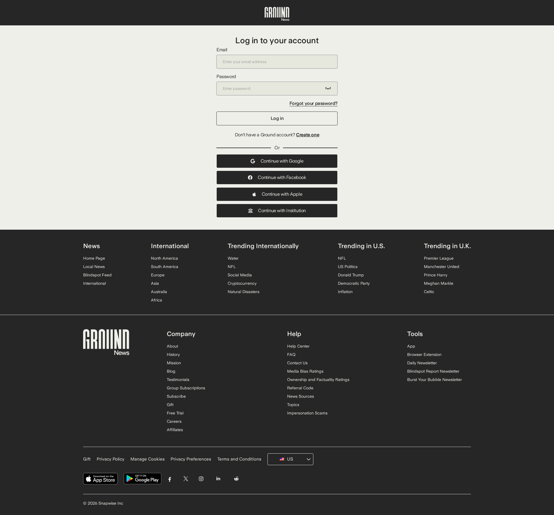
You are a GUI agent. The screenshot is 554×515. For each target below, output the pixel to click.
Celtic (429, 291)
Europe (157, 275)
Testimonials (178, 379)
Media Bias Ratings (305, 371)
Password (226, 76)
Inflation (345, 291)
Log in (277, 118)
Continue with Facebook (282, 177)
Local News (94, 266)
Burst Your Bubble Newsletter (434, 379)
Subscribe (176, 396)
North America (164, 258)
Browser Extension (424, 354)
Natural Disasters (243, 291)
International (94, 283)
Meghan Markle (438, 283)
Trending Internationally (263, 246)
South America (164, 266)
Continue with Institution (282, 210)
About (172, 346)
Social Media (240, 275)
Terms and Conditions (239, 459)
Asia (155, 283)
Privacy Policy (110, 459)
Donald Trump (351, 275)
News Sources (300, 396)
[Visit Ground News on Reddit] (236, 479)
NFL (232, 266)
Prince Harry (435, 275)
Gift (170, 404)
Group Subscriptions (186, 388)
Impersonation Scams (307, 413)
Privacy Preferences (191, 459)
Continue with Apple (282, 194)
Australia (159, 291)
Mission (174, 363)
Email (221, 49)
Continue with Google (282, 161)
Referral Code (300, 388)
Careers (174, 421)
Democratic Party (354, 283)
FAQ (291, 354)
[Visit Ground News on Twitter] (185, 478)
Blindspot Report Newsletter (433, 371)
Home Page (94, 258)
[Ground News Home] (277, 14)
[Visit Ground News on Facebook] (169, 478)
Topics (293, 404)
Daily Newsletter (422, 363)
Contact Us (297, 363)
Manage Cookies (147, 459)
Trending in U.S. (361, 246)
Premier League (439, 258)
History (173, 354)
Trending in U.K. (447, 246)
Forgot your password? (313, 103)
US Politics (348, 266)
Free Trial (175, 413)
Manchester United (441, 266)
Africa (156, 300)
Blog (171, 371)
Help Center (298, 346)
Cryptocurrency (242, 283)
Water (233, 258)
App (411, 346)
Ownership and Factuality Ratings (318, 379)
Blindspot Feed (97, 275)
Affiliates (175, 429)
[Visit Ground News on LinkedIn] (218, 479)
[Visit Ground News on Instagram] (201, 479)
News (91, 246)
